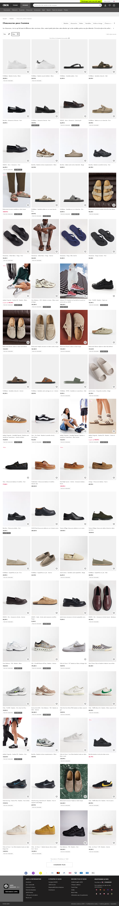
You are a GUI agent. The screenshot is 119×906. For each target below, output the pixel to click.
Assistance (28, 882)
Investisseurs (52, 890)
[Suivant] (114, 23)
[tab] (7, 10)
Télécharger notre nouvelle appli (91, 1)
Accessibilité (113, 904)
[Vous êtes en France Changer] (114, 1)
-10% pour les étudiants (32, 895)
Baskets (66, 23)
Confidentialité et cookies (92, 904)
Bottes (81, 23)
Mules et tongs (97, 23)
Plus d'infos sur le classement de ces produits (59, 38)
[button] (96, 889)
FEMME (15, 5)
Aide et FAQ (107, 1)
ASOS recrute (52, 884)
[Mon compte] (105, 5)
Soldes (73, 890)
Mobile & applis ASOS (77, 882)
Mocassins (74, 23)
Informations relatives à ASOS (78, 904)
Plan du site (29, 897)
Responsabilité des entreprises (56, 887)
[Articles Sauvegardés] (110, 5)
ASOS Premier (29, 892)
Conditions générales (104, 904)
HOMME (25, 5)
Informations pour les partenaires (79, 895)
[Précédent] (61, 23)
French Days (74, 887)
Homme (12, 18)
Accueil (5, 18)
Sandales (88, 23)
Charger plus (60, 865)
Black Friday (74, 892)
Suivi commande (30, 884)
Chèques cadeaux (75, 884)
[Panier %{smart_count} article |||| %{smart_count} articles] (114, 5)
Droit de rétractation (31, 890)
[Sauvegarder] (28, 72)
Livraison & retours (30, 887)
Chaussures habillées (111, 23)
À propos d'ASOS (53, 882)
